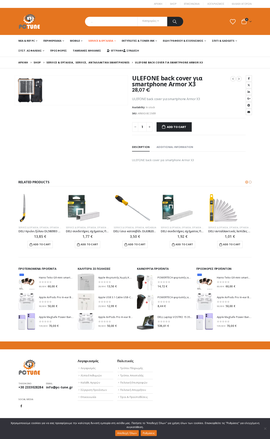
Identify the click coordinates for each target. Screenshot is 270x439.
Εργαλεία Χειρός (58, 227)
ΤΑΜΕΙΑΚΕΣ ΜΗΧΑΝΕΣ (87, 50)
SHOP (173, 4)
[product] (40, 208)
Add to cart (176, 127)
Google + (249, 98)
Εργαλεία (44, 227)
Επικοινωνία (88, 397)
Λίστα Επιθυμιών (91, 375)
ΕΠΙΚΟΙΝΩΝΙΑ (192, 4)
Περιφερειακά (52, 40)
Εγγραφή (117, 50)
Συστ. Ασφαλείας (30, 50)
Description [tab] (141, 147)
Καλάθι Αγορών (242, 4)
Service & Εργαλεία (100, 40)
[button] (246, 182)
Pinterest (249, 105)
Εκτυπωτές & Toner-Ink (138, 40)
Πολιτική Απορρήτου (133, 390)
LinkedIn (249, 92)
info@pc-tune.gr (59, 387)
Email (249, 112)
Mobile (75, 40)
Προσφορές (58, 50)
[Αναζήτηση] (175, 21)
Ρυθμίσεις (149, 433)
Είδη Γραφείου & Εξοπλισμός (183, 40)
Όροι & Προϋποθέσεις (134, 397)
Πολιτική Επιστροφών (133, 382)
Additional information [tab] (175, 147)
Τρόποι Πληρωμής (131, 368)
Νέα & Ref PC (26, 40)
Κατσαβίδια (150, 227)
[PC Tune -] (29, 21)
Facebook (249, 78)
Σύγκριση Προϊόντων (94, 390)
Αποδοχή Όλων (127, 433)
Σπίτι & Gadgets (223, 40)
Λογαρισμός (88, 368)
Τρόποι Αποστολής (131, 375)
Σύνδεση (133, 50)
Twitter (249, 85)
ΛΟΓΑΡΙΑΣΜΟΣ (215, 4)
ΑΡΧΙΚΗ (158, 4)
